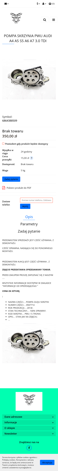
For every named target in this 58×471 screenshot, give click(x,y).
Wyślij (25, 206)
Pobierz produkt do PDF (19, 187)
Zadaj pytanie (11, 179)
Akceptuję (47, 462)
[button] (51, 3)
